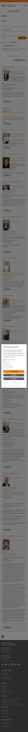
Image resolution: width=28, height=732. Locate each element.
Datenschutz (16, 385)
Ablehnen (13, 375)
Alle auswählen (13, 371)
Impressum (11, 385)
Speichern (13, 378)
